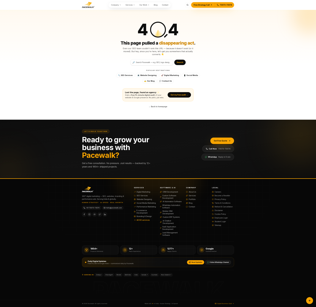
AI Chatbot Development (168, 222)
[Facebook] (84, 214)
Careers (218, 192)
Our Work (143, 5)
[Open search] (187, 5)
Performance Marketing (146, 207)
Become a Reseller (222, 195)
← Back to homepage (158, 106)
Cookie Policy (220, 214)
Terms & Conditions (222, 203)
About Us (192, 192)
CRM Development (170, 192)
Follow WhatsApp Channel (219, 262)
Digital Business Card (224, 303)
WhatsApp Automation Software (171, 206)
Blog (156, 5)
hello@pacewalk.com (114, 208)
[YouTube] (94, 214)
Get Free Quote (220, 141)
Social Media (191, 75)
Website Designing (147, 75)
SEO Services (125, 75)
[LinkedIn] (105, 214)
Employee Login (221, 218)
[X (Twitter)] (100, 214)
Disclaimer (219, 210)
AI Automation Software (172, 201)
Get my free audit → (179, 95)
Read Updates (196, 262)
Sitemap (218, 225)
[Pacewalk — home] (88, 5)
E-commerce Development (142, 211)
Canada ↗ (144, 275)
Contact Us (165, 81)
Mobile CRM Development (168, 212)
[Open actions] (309, 300)
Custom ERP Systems (171, 217)
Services (129, 5)
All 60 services (143, 220)
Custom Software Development (169, 196)
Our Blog (149, 81)
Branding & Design (144, 216)
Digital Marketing (170, 75)
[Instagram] (89, 214)
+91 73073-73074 (92, 208)
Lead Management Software (170, 234)
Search (180, 62)
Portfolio (192, 199)
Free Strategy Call (202, 5)
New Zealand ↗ (166, 275)
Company (115, 5)
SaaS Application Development (169, 228)
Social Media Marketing (146, 203)
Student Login (220, 221)
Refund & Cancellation (224, 207)
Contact (165, 5)
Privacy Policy (220, 199)
